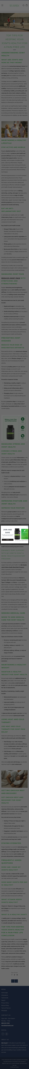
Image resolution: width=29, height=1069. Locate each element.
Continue (7, 539)
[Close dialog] (27, 526)
